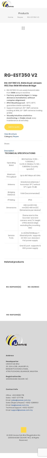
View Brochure (10, 134)
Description (9, 150)
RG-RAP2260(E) (13, 314)
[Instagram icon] (26, 443)
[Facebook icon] (21, 443)
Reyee (20, 17)
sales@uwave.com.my (21, 400)
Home (10, 17)
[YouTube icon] (24, 443)
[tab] (23, 150)
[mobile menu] (43, 4)
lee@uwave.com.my (20, 405)
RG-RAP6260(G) (13, 287)
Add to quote (13, 127)
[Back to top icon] (23, 430)
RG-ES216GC (33, 287)
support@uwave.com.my (22, 410)
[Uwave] (8, 4)
